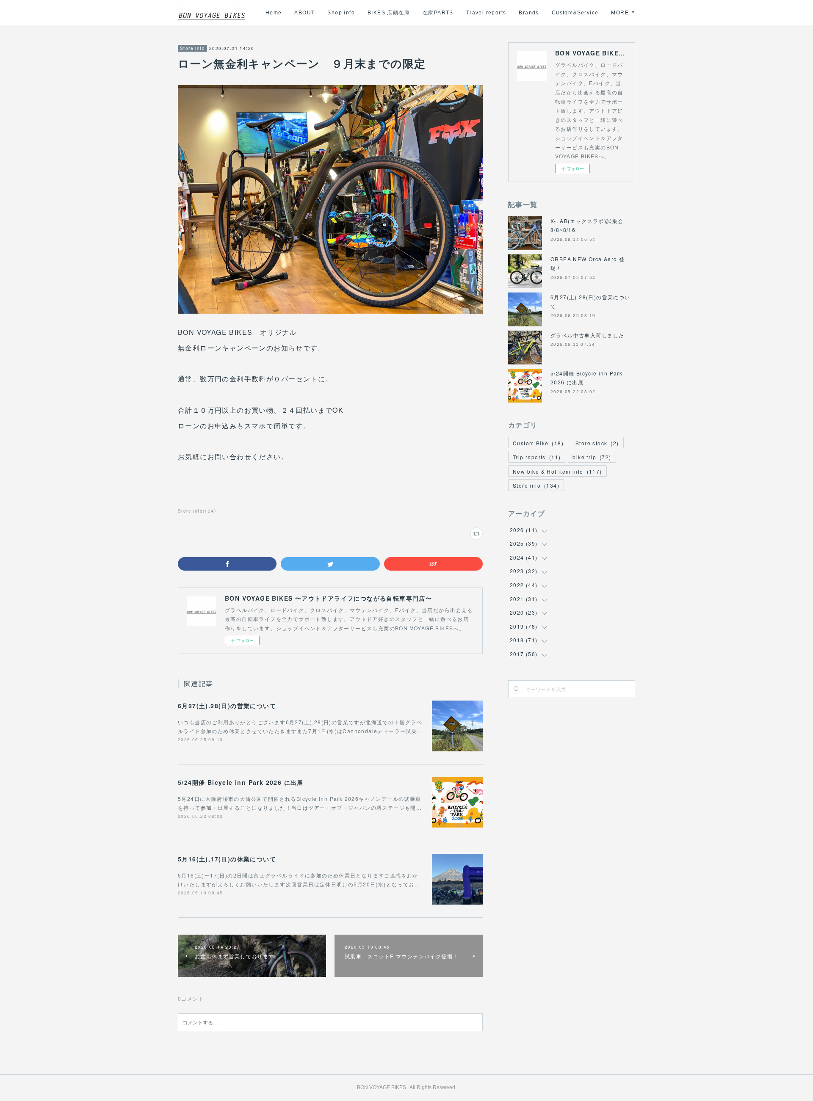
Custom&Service (575, 13)
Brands (529, 13)
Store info (192, 48)
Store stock (597, 443)
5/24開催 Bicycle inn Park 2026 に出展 (241, 782)
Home (273, 13)
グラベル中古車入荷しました (587, 335)
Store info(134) (197, 511)
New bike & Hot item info (557, 471)
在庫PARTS (438, 13)
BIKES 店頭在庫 (389, 13)
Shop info (341, 13)
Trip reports (537, 457)
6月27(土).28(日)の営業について (227, 705)
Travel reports (486, 13)
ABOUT (304, 13)
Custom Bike (538, 443)
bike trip (591, 457)
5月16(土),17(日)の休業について (227, 859)
